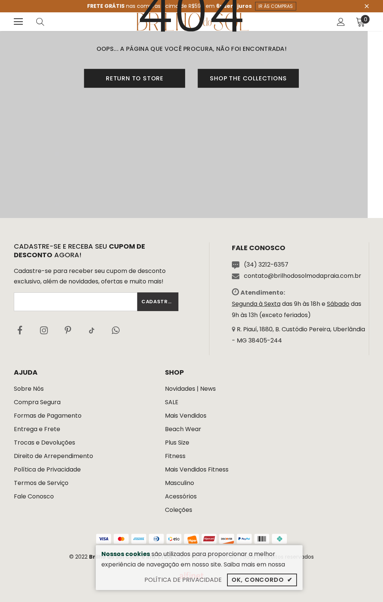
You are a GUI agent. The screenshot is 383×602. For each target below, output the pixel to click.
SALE (171, 402)
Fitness (175, 456)
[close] (366, 5)
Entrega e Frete (37, 429)
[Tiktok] (92, 330)
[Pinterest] (68, 330)
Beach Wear (183, 429)
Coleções (178, 510)
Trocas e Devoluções (44, 442)
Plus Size (177, 442)
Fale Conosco (34, 496)
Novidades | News (190, 388)
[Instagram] (44, 330)
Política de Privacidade (47, 469)
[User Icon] (341, 22)
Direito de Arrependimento (53, 456)
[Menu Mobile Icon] (18, 21)
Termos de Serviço (41, 483)
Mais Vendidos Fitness (197, 469)
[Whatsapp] (116, 330)
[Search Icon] (47, 21)
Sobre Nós (29, 388)
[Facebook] (20, 330)
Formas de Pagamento (48, 415)
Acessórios (181, 496)
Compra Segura (37, 402)
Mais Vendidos (185, 415)
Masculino (179, 483)
